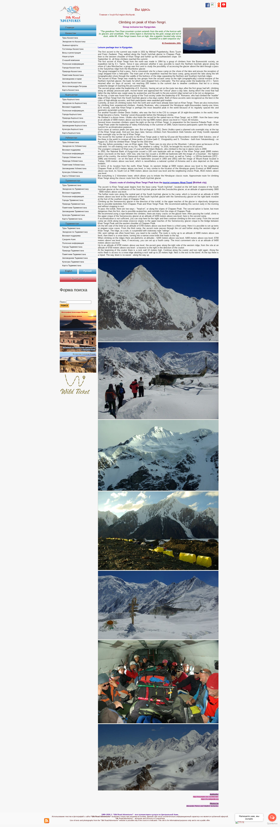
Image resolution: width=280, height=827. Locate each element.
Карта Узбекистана (71, 176)
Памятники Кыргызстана (73, 122)
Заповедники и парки (72, 79)
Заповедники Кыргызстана (74, 125)
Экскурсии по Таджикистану (75, 232)
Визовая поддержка (71, 107)
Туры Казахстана (70, 38)
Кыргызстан (71, 94)
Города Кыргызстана (72, 114)
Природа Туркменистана (73, 204)
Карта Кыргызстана (71, 133)
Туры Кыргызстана (70, 99)
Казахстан (70, 33)
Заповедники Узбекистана (74, 168)
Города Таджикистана (72, 247)
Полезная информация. (73, 111)
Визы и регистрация (71, 53)
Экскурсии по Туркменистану (75, 189)
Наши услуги (68, 56)
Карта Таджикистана (71, 265)
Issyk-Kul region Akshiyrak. (122, 14)
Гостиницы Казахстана (72, 49)
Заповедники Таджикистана (75, 258)
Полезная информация (73, 64)
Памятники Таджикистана (74, 254)
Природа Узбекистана (72, 161)
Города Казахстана (71, 68)
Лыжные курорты (70, 45)
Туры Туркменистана (71, 185)
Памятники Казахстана (73, 75)
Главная (69, 27)
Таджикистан (72, 223)
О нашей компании (71, 60)
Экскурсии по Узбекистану (74, 146)
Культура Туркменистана (73, 215)
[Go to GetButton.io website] (272, 824)
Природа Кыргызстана (72, 118)
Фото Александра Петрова (74, 86)
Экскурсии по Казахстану (73, 42)
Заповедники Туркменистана (75, 211)
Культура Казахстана (72, 83)
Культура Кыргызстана (72, 129)
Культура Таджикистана (73, 262)
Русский (87, 271)
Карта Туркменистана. (72, 219)
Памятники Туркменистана (74, 208)
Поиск (63, 302)
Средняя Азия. (69, 239)
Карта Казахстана (70, 90)
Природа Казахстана (72, 71)
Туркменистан (72, 180)
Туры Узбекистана (70, 142)
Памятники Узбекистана (73, 165)
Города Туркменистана (72, 200)
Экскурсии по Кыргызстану (74, 103)
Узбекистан (71, 137)
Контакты (77, 278)
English (68, 271)
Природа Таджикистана (73, 251)
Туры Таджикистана (71, 228)
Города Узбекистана (71, 157)
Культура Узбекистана (72, 172)
